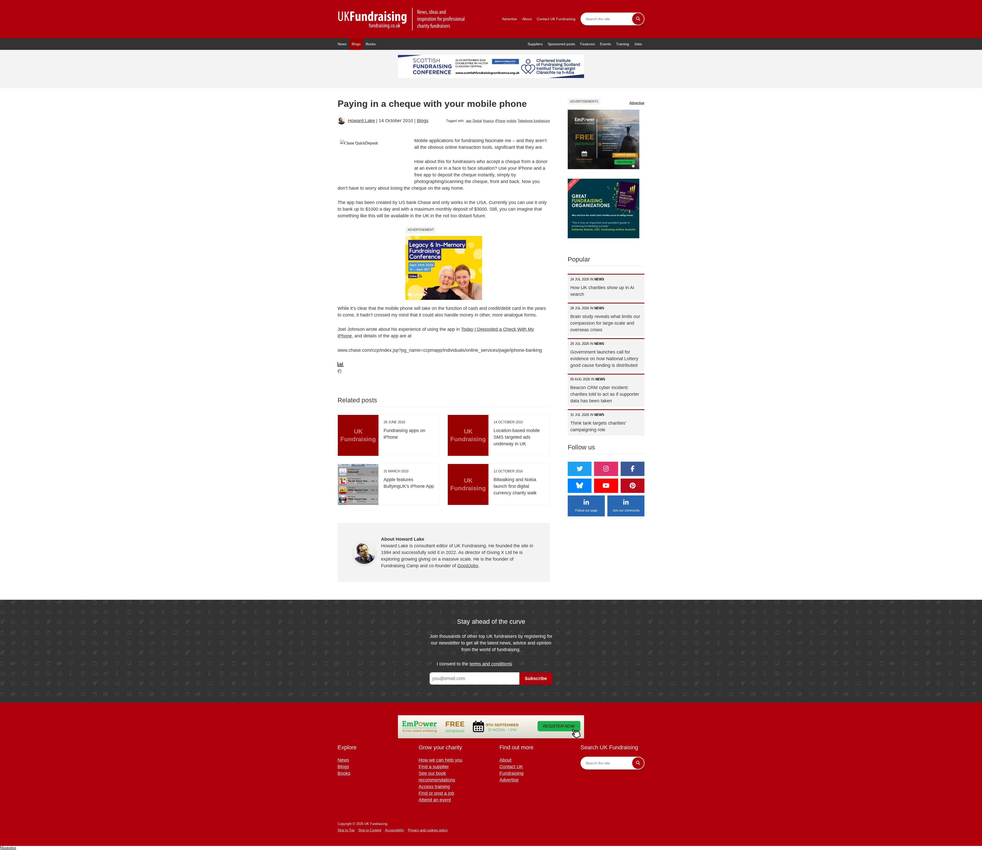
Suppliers (535, 44)
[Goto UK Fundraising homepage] (401, 19)
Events (605, 44)
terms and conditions (491, 663)
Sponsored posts (561, 44)
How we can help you (440, 760)
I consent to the (474, 663)
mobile (511, 121)
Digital (477, 121)
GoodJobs (467, 565)
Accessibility (394, 830)
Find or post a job (436, 793)
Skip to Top (346, 830)
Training (622, 44)
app (468, 121)
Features (587, 44)
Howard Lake (361, 120)
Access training (434, 786)
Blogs (356, 44)
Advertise (509, 19)
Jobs (638, 44)
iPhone (500, 121)
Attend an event (435, 799)
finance (488, 121)
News (342, 44)
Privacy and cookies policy (428, 830)
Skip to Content (369, 830)
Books (371, 44)
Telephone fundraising (534, 121)
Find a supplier (434, 766)
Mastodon (8, 848)
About (527, 19)
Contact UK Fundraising (556, 19)
